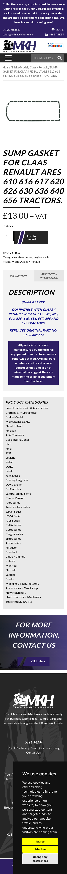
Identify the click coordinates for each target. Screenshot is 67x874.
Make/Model (11, 261)
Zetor (9, 462)
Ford (9, 448)
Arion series (13, 543)
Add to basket (31, 237)
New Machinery (16, 592)
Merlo (10, 579)
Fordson (11, 430)
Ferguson (11, 547)
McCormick (13, 489)
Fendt (9, 471)
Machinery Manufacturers (22, 583)
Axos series (13, 502)
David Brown (14, 484)
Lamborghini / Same (18, 493)
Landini (10, 574)
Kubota (10, 561)
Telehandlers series (18, 507)
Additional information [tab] (49, 275)
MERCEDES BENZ (18, 421)
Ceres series (13, 529)
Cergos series (14, 534)
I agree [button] (40, 841)
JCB (8, 453)
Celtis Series (13, 525)
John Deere (13, 475)
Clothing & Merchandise (21, 412)
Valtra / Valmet (15, 556)
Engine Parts (42, 257)
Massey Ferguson (17, 480)
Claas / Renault (30, 261)
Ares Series (25, 257)
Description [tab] (18, 275)
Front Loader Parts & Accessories (27, 408)
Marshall (11, 552)
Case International (17, 439)
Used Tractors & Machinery (23, 597)
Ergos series (13, 538)
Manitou (11, 565)
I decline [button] (40, 849)
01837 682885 (11, 29)
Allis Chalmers (15, 435)
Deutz (9, 466)
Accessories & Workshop (22, 588)
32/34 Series (14, 511)
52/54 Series (14, 516)
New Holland (14, 426)
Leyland (10, 457)
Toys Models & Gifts (19, 601)
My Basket (56, 34)
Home (6, 67)
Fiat (8, 444)
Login (59, 29)
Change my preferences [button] (40, 858)
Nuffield (11, 570)
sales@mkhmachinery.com (18, 34)
